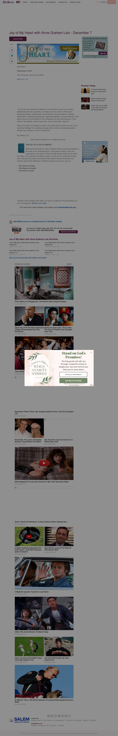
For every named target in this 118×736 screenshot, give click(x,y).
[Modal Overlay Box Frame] (59, 368)
